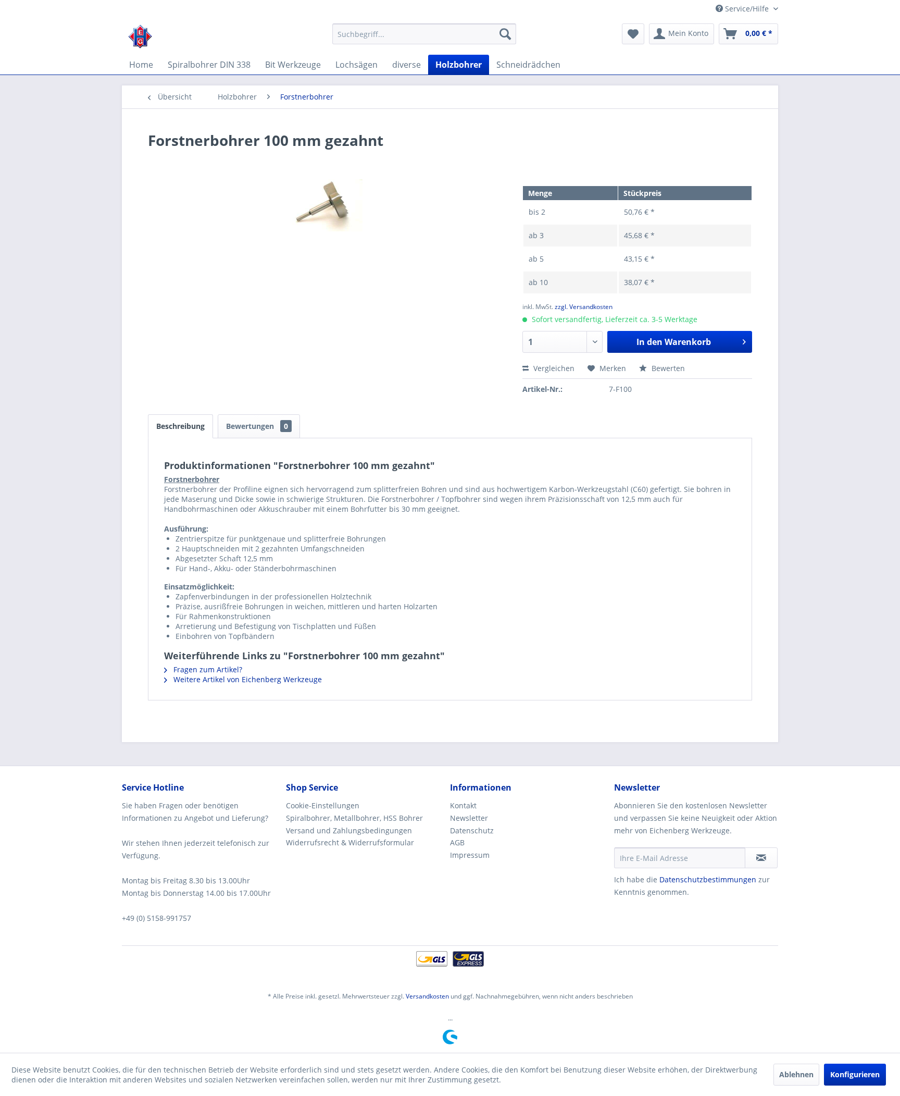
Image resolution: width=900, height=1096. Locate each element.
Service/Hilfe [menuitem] (747, 9)
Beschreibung (180, 426)
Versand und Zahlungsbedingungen (349, 830)
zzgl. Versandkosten (583, 306)
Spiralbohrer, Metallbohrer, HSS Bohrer (354, 818)
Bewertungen (257, 426)
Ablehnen (796, 1074)
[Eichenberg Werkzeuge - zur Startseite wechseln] (140, 36)
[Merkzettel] (633, 33)
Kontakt (463, 805)
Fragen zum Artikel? (206, 669)
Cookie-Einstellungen (322, 805)
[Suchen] (505, 33)
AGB (457, 842)
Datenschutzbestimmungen (707, 879)
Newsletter (469, 818)
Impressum (470, 855)
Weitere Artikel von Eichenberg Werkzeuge (246, 679)
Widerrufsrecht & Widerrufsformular (350, 842)
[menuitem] (424, 33)
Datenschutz (472, 830)
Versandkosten (427, 996)
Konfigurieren (855, 1074)
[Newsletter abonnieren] (761, 857)
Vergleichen (552, 368)
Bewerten (667, 368)
